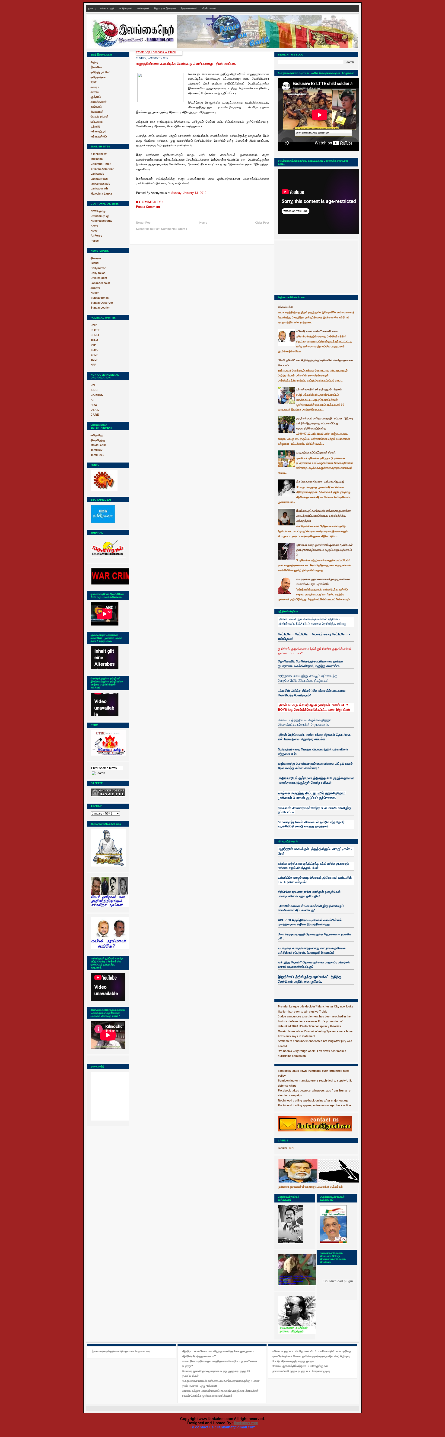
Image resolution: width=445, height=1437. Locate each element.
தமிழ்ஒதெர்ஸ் (98, 77)
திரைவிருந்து (98, 440)
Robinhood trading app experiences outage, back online (314, 1105)
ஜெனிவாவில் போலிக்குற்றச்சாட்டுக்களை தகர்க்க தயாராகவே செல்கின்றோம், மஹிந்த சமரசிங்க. (310, 663)
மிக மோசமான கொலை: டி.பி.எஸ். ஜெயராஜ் (320, 481)
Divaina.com (99, 278)
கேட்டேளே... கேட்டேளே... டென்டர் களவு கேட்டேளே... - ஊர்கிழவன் (314, 636)
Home (203, 222)
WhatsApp (143, 52)
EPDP (94, 354)
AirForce (96, 235)
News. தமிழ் (98, 211)
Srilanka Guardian (102, 168)
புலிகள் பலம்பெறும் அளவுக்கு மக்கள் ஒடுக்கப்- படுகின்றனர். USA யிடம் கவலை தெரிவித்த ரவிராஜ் (312, 621)
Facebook (158, 52)
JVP (93, 345)
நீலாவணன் (97, 111)
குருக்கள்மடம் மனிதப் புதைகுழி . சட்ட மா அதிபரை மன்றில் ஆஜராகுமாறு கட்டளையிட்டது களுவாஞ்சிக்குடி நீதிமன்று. (324, 423)
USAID (95, 409)
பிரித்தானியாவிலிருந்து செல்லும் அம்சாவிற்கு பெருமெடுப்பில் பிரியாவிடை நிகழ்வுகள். (307, 678)
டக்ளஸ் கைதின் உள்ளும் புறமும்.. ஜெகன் (319, 389)
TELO (94, 340)
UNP (94, 325)
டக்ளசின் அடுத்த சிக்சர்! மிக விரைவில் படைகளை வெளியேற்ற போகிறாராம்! (312, 692)
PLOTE (95, 330)
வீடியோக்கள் (209, 8)
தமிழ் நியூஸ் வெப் (100, 72)
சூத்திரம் (96, 96)
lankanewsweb (100, 183)
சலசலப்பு (95, 92)
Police (95, 240)
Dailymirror (98, 268)
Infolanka (97, 158)
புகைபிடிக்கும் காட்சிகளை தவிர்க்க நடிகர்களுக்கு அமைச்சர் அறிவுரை (311, 1356)
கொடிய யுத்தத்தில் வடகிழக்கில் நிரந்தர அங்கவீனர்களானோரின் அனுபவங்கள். (304, 722)
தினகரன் (96, 258)
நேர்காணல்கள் (189, 8)
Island (95, 263)
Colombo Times (101, 164)
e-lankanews (99, 154)
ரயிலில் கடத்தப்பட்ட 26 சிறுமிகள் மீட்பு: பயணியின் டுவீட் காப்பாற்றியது (312, 1351)
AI (92, 399)
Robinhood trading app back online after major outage (313, 1100)
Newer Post (143, 222)
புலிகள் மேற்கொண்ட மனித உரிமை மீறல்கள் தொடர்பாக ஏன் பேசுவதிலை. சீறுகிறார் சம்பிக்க (314, 737)
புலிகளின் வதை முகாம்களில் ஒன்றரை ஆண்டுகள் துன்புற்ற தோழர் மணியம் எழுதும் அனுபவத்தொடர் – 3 (325, 550)
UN (93, 385)
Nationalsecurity (101, 220)
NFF (93, 364)
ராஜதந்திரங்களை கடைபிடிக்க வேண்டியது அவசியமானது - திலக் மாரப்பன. (186, 63)
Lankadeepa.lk (100, 283)
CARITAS (97, 395)
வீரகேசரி (95, 288)
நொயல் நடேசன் (99, 116)
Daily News (98, 273)
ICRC (94, 390)
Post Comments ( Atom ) (170, 229)
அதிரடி (94, 62)
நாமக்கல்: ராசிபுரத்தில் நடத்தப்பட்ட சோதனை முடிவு (301, 1371)
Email (172, 52)
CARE (95, 414)
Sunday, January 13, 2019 (188, 193)
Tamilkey (96, 450)
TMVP (94, 360)
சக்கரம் (95, 87)
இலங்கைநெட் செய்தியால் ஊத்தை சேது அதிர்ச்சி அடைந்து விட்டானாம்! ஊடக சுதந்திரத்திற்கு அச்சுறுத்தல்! (323, 515)
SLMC (95, 350)
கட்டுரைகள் (126, 8)
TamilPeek (97, 455)
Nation (95, 292)
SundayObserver (102, 302)
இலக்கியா (96, 67)
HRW (94, 405)
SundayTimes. (100, 298)
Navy (94, 230)
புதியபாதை (97, 121)
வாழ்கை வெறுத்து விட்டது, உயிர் (301, 793)
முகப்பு (92, 8)
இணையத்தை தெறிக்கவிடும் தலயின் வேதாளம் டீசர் (121, 1351)
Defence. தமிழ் (100, 216)
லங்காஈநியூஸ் (98, 131)
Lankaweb (97, 173)
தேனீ (93, 82)
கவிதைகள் (143, 8)
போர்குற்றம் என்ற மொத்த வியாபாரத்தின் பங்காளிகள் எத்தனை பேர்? (313, 751)
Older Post (262, 222)
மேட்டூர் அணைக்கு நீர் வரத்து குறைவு (293, 1361)
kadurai (282, 1148)
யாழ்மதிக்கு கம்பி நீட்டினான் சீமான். (316, 452)
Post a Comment (148, 207)
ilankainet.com (246, 1423)
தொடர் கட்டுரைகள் (165, 8)
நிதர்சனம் (96, 106)
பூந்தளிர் (95, 126)
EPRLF (95, 335)
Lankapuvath (99, 188)
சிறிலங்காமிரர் (98, 102)
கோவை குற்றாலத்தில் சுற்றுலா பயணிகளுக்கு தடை (301, 1366)
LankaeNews (99, 178)
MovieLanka (99, 445)
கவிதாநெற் (97, 435)
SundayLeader (100, 307)
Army (94, 226)
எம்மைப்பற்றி (107, 8)
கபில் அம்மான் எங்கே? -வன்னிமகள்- (317, 331)
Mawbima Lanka (101, 193)
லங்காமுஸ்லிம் (99, 136)
